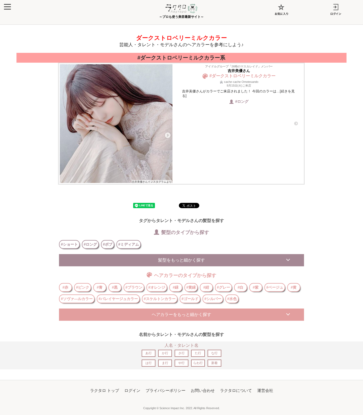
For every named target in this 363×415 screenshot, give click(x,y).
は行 (148, 363)
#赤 (65, 287)
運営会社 (265, 390)
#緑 (176, 287)
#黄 (294, 287)
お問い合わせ (203, 390)
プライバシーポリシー (165, 390)
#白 (240, 287)
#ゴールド (190, 299)
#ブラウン (133, 287)
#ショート (69, 244)
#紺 (206, 287)
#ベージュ (274, 287)
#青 (100, 287)
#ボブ (107, 244)
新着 (214, 363)
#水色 (232, 299)
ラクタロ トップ (104, 390)
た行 (198, 353)
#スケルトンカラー (160, 299)
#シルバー (212, 299)
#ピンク (82, 287)
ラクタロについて (236, 390)
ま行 (165, 363)
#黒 (115, 287)
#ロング (90, 244)
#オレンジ (156, 287)
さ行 (181, 353)
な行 (214, 353)
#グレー (223, 287)
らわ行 (198, 363)
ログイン (132, 390)
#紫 (256, 287)
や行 (181, 363)
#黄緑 (191, 287)
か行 (165, 353)
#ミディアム (128, 244)
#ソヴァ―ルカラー (77, 299)
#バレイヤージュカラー (118, 299)
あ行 (148, 353)
